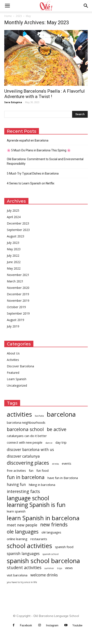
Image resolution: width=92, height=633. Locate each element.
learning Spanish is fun (36, 504)
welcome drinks (44, 575)
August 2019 (15, 320)
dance (48, 442)
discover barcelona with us (30, 449)
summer (49, 568)
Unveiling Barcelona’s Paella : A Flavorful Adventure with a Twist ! (44, 94)
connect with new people (24, 442)
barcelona (61, 414)
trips (59, 568)
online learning (17, 539)
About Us (13, 353)
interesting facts (23, 491)
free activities (16, 470)
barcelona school (25, 429)
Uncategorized (17, 385)
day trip (61, 442)
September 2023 (18, 230)
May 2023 (14, 249)
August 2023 (15, 236)
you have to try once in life (22, 582)
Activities (13, 360)
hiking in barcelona (42, 484)
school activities (29, 545)
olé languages (51, 532)
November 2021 (18, 275)
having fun (16, 484)
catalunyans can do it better (27, 436)
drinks (55, 463)
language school (28, 498)
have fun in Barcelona (62, 478)
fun (31, 470)
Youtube (77, 625)
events (66, 463)
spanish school (51, 554)
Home (8, 16)
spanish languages (23, 553)
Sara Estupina (13, 102)
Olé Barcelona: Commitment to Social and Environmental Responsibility (45, 161)
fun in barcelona (26, 477)
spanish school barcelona (43, 561)
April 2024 (14, 217)
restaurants (38, 539)
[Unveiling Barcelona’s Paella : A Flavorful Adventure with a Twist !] (46, 58)
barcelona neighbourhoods (26, 422)
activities (19, 414)
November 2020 (18, 288)
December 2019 (18, 294)
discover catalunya (23, 456)
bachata (39, 415)
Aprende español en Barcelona (27, 140)
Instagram (52, 625)
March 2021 (15, 281)
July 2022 (13, 255)
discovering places (28, 463)
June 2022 (14, 262)
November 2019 (18, 300)
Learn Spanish (16, 379)
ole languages (23, 531)
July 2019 (13, 326)
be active (56, 429)
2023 (19, 16)
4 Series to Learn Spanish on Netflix (30, 183)
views (69, 568)
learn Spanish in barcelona (43, 518)
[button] (86, 6)
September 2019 (18, 313)
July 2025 (13, 210)
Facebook (26, 625)
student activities (24, 567)
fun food (42, 470)
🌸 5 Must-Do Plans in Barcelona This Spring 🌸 (39, 150)
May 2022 (14, 268)
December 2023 (18, 223)
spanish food (64, 547)
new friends (54, 524)
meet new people (22, 525)
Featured (13, 373)
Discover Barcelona (20, 366)
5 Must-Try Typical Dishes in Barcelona (33, 173)
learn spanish (16, 511)
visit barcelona (17, 575)
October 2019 (16, 307)
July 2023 (13, 243)
